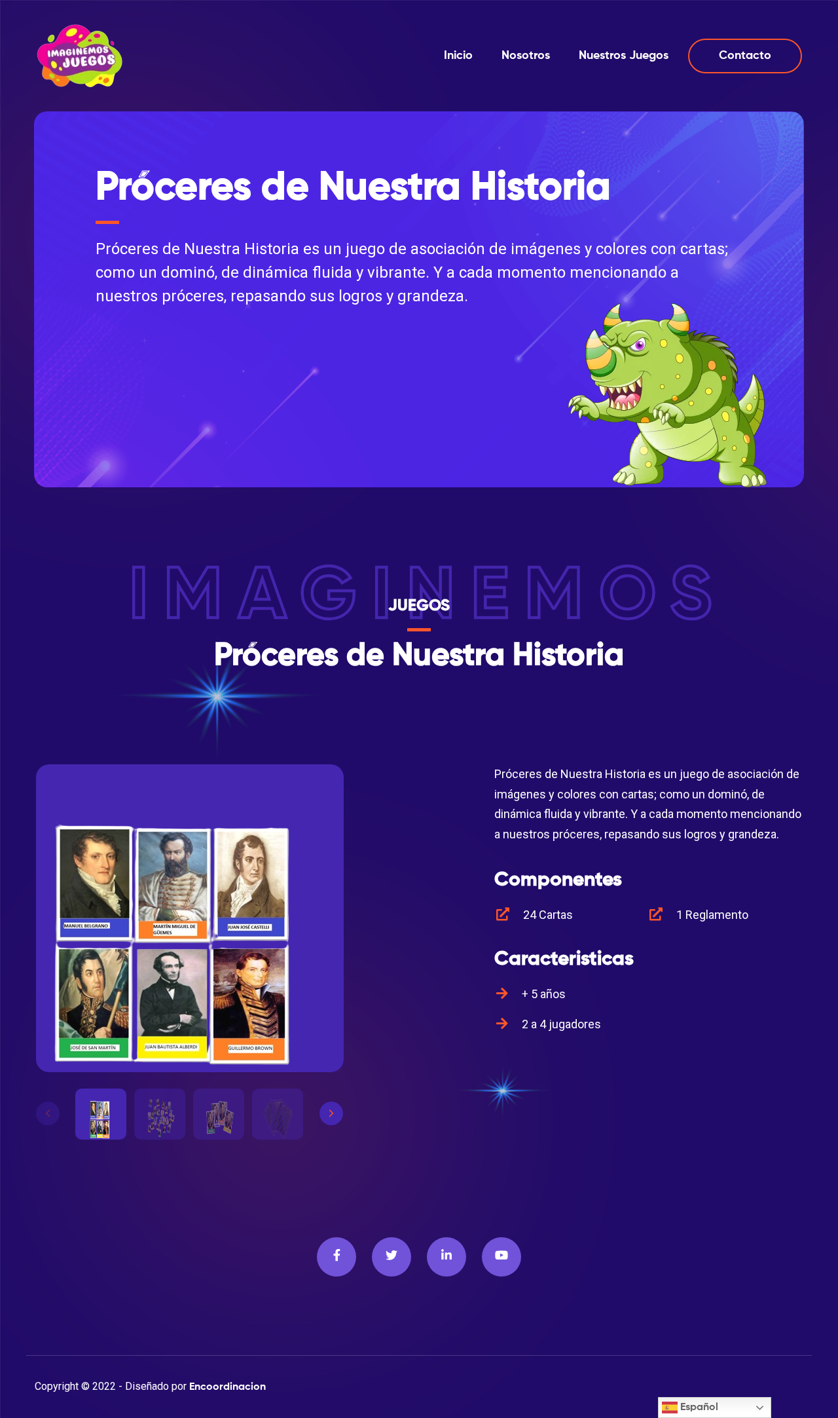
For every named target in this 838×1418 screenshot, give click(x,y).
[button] (331, 1113)
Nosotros (525, 56)
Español (698, 1407)
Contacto (745, 56)
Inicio (458, 56)
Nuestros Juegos (623, 56)
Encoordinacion (227, 1387)
